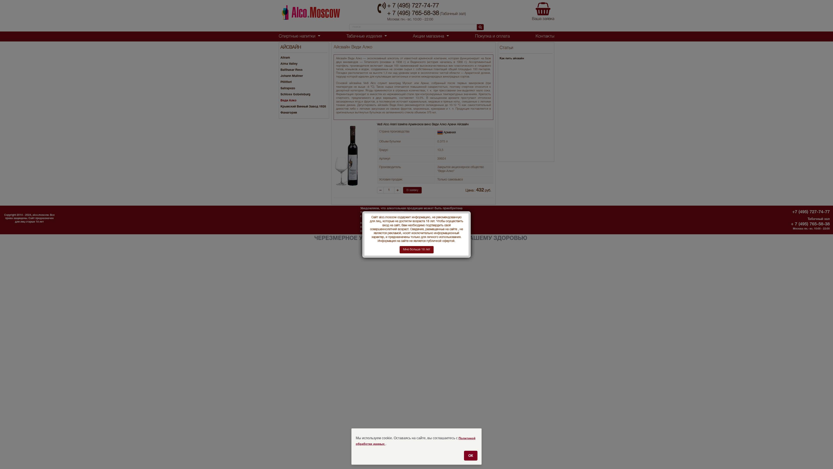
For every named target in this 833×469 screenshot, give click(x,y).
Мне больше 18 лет (416, 249)
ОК (470, 455)
